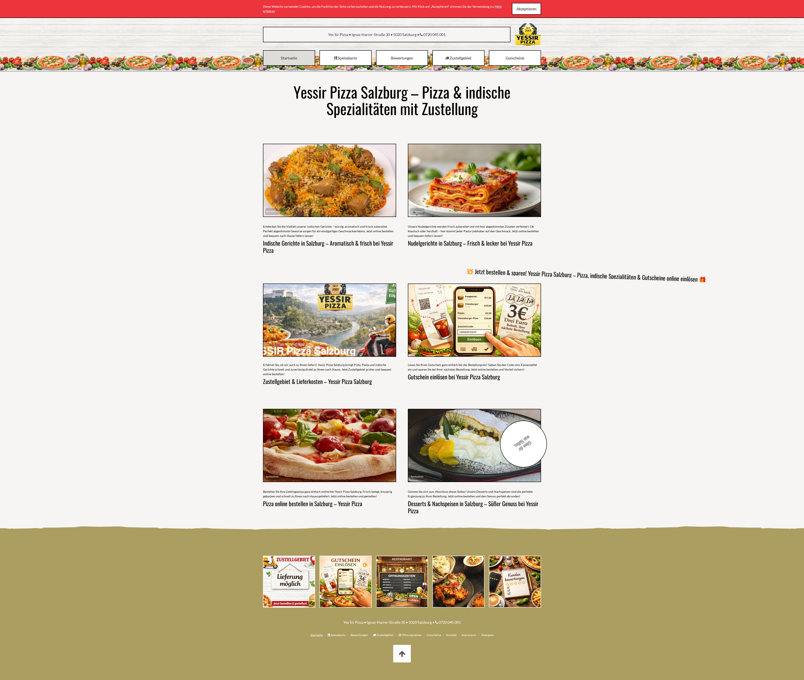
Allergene (487, 635)
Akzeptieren (526, 8)
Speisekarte (337, 635)
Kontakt (451, 635)
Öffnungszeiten (411, 635)
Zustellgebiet (384, 635)
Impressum (469, 635)
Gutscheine (433, 635)
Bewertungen (359, 635)
